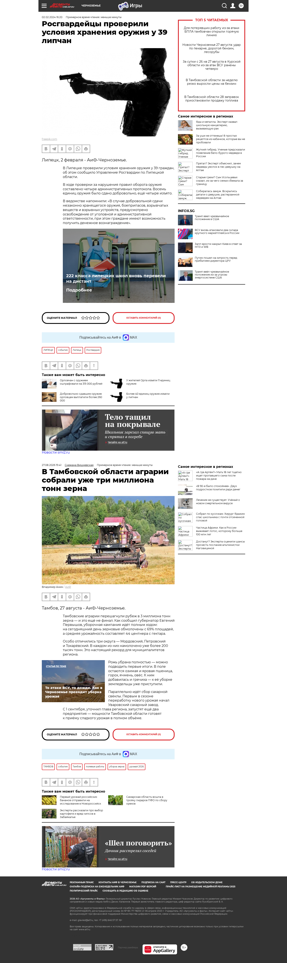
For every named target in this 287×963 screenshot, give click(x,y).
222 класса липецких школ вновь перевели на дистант (116, 278)
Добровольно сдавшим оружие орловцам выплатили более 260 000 (81, 397)
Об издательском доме (206, 882)
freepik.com (49, 139)
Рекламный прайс (82, 882)
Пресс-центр (178, 882)
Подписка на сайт (153, 882)
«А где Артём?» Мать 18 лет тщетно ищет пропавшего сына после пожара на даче (219, 475)
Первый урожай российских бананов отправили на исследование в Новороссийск (80, 800)
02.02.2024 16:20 (52, 17)
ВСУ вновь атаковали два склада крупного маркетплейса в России (217, 232)
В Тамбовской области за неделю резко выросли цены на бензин (212, 82)
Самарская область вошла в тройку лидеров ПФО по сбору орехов (146, 800)
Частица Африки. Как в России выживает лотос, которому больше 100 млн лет (219, 531)
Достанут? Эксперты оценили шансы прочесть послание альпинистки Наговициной (220, 545)
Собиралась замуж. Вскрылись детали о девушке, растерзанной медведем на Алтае (217, 194)
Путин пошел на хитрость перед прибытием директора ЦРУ (216, 259)
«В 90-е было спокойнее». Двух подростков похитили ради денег (218, 487)
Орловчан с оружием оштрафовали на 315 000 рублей (81, 382)
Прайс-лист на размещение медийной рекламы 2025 (200, 886)
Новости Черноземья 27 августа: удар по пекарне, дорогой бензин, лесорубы (211, 48)
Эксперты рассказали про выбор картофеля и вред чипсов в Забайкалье (81, 814)
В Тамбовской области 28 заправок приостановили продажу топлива (211, 98)
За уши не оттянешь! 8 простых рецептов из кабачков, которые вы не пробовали (220, 139)
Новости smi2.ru (56, 452)
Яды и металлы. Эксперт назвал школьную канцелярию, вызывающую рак (216, 125)
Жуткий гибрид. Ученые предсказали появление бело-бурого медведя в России (220, 153)
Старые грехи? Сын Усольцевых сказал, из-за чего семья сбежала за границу (219, 181)
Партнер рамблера (128, 947)
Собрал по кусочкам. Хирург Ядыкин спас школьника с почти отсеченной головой (220, 517)
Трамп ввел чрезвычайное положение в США (212, 218)
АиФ (68, 586)
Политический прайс (84, 890)
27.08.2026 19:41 (51, 465)
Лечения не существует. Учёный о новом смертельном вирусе (218, 501)
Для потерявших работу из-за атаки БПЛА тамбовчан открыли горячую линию (211, 31)
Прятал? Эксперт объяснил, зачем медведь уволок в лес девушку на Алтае (218, 167)
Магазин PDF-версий (142, 886)
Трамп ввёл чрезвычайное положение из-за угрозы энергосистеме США (212, 274)
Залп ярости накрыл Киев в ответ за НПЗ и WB (218, 245)
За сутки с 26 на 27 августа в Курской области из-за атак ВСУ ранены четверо (212, 65)
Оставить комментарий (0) (143, 318)
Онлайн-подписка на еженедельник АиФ (97, 886)
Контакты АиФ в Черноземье (118, 882)
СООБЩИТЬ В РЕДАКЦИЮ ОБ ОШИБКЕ (125, 890)
